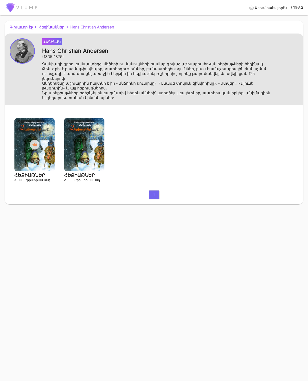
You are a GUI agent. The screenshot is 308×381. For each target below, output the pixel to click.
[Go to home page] (21, 13)
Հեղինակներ (51, 27)
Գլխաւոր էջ (21, 27)
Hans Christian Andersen (92, 27)
